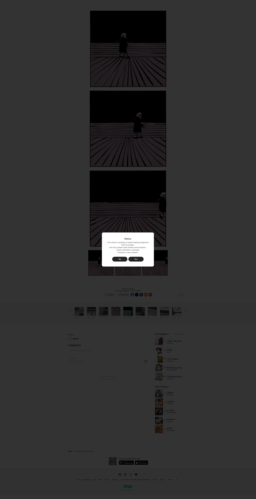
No (120, 259)
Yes (136, 259)
